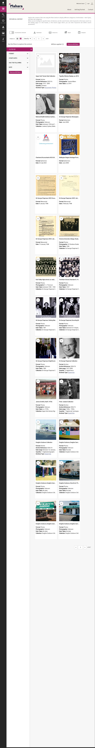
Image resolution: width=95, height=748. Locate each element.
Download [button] (37, 32)
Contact (90, 10)
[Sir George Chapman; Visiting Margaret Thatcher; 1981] (46, 307)
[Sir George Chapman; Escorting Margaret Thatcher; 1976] (69, 307)
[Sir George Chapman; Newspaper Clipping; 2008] (69, 104)
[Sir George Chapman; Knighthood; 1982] (46, 348)
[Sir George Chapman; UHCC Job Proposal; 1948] (69, 185)
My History (3, 23)
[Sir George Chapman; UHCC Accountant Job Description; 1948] (46, 185)
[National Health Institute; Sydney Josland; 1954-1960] (46, 104)
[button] (53, 32)
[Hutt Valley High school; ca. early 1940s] (46, 267)
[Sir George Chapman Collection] (69, 348)
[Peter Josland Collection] (69, 389)
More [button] (3, 41)
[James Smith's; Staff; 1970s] (46, 389)
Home (3, 4)
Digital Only (71, 372)
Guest (83, 3)
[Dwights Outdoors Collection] (46, 429)
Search (3, 16)
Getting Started (80, 10)
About (69, 10)
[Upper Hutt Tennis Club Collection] (46, 63)
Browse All (3, 10)
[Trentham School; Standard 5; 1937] (69, 267)
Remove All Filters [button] (73, 44)
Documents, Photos (50, 87)
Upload (3, 35)
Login (3, 29)
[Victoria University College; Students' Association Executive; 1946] (69, 226)
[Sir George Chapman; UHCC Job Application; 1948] (46, 226)
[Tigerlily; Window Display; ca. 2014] (69, 63)
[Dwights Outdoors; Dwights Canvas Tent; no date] (69, 429)
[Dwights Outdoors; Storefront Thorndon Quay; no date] (69, 470)
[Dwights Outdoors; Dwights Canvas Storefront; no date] (46, 511)
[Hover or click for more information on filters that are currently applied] (63, 44)
